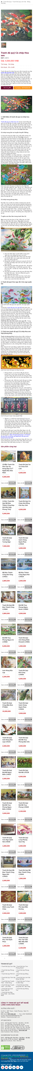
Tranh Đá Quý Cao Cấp (8, 966)
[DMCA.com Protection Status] (5, 1049)
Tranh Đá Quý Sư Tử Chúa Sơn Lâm (25, 466)
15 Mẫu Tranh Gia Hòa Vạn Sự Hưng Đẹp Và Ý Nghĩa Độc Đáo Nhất (8, 468)
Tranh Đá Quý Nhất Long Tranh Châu (8, 907)
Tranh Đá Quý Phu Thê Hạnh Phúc (7, 939)
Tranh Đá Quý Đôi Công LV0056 (23, 672)
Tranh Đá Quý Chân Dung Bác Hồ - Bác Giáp (23, 985)
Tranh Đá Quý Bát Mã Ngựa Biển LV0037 (7, 772)
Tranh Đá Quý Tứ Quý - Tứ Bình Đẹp (23, 981)
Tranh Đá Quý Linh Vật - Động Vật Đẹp (23, 978)
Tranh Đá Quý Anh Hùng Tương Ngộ (7, 540)
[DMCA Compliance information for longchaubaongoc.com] (17, 1049)
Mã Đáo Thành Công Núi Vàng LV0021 (7, 574)
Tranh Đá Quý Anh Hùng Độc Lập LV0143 (7, 740)
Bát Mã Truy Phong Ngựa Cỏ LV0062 (8, 640)
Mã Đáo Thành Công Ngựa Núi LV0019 (24, 574)
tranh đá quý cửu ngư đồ (14, 307)
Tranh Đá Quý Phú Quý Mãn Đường (23, 907)
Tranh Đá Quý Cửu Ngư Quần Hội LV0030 (7, 840)
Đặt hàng (6, 87)
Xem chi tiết (4, 483)
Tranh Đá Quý (7, 1)
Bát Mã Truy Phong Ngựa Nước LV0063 (23, 607)
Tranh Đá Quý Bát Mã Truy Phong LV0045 (24, 805)
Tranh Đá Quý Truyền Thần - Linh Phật (7, 985)
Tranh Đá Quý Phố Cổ (8, 974)
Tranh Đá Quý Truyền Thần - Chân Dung (7, 981)
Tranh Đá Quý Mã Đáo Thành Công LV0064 (8, 607)
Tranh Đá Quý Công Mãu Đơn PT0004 (7, 705)
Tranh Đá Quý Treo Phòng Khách (22, 967)
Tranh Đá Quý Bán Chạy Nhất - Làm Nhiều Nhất (8, 994)
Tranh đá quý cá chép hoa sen (10, 122)
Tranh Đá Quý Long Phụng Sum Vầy (23, 840)
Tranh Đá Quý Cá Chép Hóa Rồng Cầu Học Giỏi (24, 503)
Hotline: (23, 88)
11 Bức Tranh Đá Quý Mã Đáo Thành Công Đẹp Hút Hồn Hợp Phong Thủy (8, 505)
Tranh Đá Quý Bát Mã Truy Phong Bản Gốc (24, 740)
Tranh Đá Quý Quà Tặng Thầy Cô (7, 989)
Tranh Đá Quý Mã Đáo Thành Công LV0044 (25, 872)
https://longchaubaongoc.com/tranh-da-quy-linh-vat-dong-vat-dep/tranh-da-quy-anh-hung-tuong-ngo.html (16, 436)
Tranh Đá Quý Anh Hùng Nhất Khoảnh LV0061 (24, 640)
